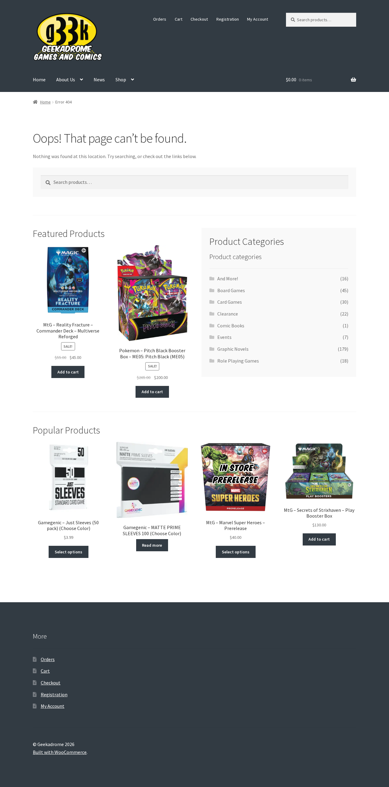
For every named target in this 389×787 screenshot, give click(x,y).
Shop (120, 79)
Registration (227, 19)
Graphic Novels (233, 349)
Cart (178, 19)
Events (224, 337)
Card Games (229, 302)
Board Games (231, 290)
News (99, 79)
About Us (65, 79)
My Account (257, 19)
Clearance (227, 314)
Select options (68, 552)
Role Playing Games (238, 361)
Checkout (199, 19)
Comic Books (230, 326)
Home (39, 79)
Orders (159, 19)
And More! (227, 278)
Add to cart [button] (68, 372)
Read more (152, 545)
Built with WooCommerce (60, 752)
